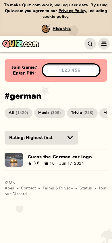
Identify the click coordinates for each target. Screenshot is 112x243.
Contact (28, 188)
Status (86, 188)
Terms (48, 188)
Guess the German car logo (60, 157)
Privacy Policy (72, 11)
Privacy (66, 188)
